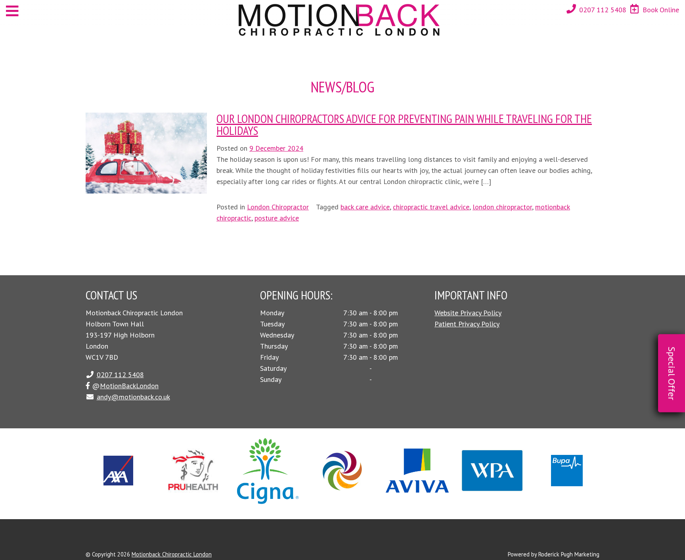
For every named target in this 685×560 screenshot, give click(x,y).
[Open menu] (12, 11)
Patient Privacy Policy (466, 323)
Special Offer (672, 373)
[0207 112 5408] (571, 9)
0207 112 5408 (602, 9)
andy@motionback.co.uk (133, 396)
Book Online (661, 9)
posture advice (276, 217)
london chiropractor (502, 206)
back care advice (365, 206)
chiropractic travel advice (431, 206)
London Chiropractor (278, 206)
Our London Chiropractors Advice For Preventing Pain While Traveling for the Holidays (404, 124)
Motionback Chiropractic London (172, 554)
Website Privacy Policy (467, 312)
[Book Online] (635, 9)
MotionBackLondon (129, 385)
